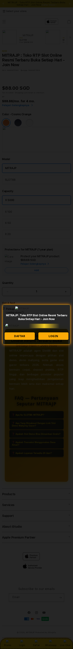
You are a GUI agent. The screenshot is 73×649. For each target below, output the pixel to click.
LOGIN (53, 336)
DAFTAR (19, 336)
